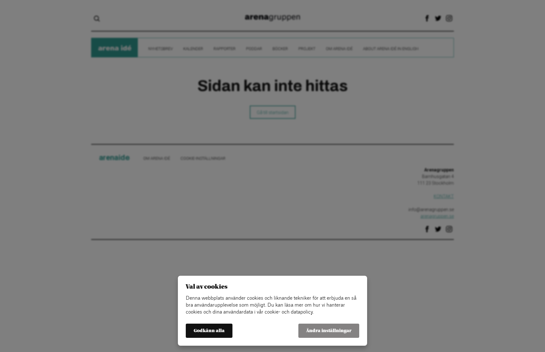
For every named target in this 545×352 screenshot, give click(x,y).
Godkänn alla (209, 330)
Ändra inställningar (328, 330)
